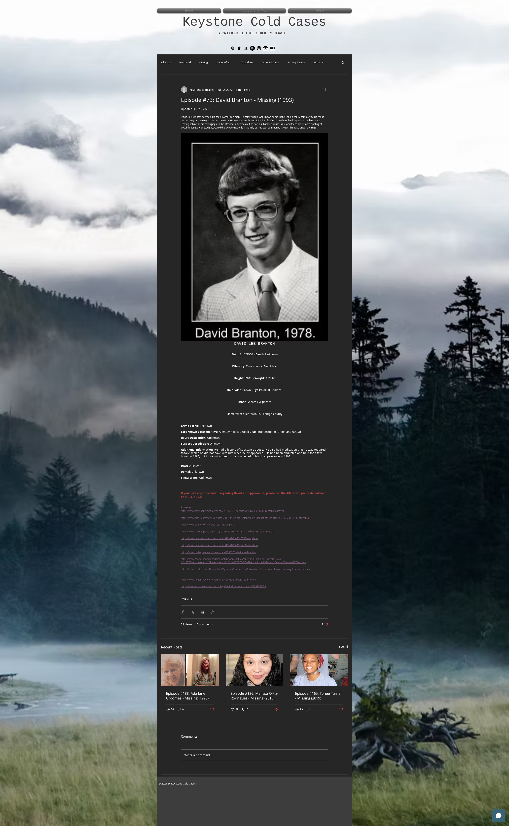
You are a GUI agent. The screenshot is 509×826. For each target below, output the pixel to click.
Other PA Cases (271, 62)
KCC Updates (246, 62)
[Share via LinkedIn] (202, 612)
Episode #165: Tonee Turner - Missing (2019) (318, 695)
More (317, 62)
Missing (203, 62)
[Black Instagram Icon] (258, 48)
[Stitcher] (272, 48)
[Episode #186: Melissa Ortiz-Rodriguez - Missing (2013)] (254, 670)
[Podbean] (265, 48)
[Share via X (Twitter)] (192, 612)
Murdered (185, 62)
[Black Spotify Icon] (232, 48)
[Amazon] (245, 48)
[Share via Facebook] (183, 612)
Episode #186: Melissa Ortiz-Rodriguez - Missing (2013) (254, 695)
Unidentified (223, 62)
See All (343, 646)
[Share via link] (212, 612)
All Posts (166, 62)
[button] (343, 62)
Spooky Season (297, 62)
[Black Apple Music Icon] (239, 48)
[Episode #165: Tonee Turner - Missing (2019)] (319, 670)
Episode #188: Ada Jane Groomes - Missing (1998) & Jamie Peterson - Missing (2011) (189, 695)
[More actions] (325, 89)
